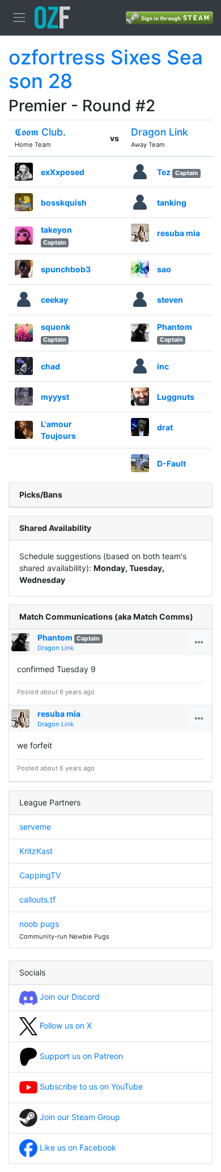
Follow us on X (64, 1025)
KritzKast (36, 851)
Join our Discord (68, 996)
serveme (35, 826)
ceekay (54, 299)
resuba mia (178, 233)
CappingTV (40, 875)
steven (170, 299)
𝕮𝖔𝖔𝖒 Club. (40, 132)
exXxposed (62, 172)
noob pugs (39, 924)
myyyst (55, 397)
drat (165, 427)
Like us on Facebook (76, 1147)
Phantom (174, 327)
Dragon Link (159, 132)
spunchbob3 (66, 269)
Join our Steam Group (78, 1117)
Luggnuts (175, 397)
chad (50, 366)
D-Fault (171, 463)
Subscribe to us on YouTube (90, 1086)
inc (163, 366)
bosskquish (64, 202)
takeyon (56, 229)
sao (164, 269)
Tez (164, 172)
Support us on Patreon (80, 1056)
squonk (55, 327)
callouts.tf (37, 899)
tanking (171, 202)
